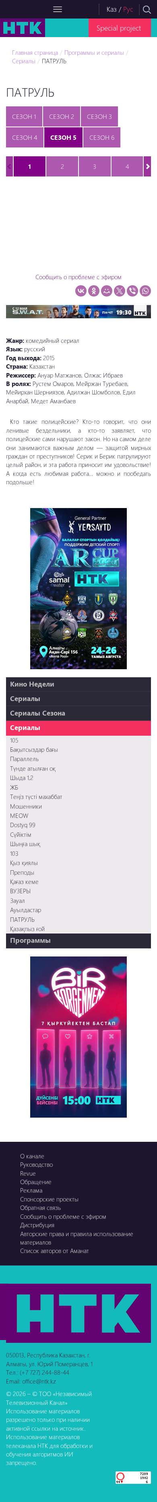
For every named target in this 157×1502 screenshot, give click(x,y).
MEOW (19, 815)
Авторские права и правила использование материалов (76, 1238)
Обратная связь (40, 1207)
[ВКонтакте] (81, 291)
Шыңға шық (25, 844)
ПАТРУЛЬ (54, 61)
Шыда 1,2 (21, 778)
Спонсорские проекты (49, 1199)
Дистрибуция (37, 1225)
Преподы (22, 872)
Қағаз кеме (24, 882)
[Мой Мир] (106, 291)
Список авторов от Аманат (54, 1251)
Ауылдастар (25, 910)
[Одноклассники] (93, 291)
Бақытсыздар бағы (34, 749)
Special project (119, 28)
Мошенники (26, 806)
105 (14, 740)
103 (14, 853)
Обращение (36, 1182)
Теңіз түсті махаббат (36, 796)
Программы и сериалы (94, 52)
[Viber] (132, 291)
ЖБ (14, 787)
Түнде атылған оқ (33, 768)
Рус (128, 9)
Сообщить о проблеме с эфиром (78, 277)
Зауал (17, 900)
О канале (32, 1156)
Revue (28, 1173)
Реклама (31, 1190)
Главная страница (35, 52)
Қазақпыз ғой (27, 929)
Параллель (24, 759)
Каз (112, 9)
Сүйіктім (20, 834)
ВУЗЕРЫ (20, 891)
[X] (119, 291)
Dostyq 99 (22, 825)
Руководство (36, 1164)
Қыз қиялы (24, 863)
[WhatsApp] (145, 291)
